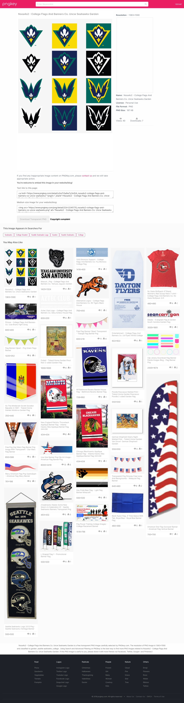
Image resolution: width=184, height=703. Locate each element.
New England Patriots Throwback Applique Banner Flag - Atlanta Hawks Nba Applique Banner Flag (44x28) (55, 425)
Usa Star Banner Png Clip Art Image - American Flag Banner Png (56, 458)
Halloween (86, 671)
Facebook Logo (62, 679)
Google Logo (61, 686)
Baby (108, 675)
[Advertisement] (48, 152)
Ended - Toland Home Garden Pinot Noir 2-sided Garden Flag (56, 361)
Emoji (145, 668)
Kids (107, 686)
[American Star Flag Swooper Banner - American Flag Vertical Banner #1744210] (163, 449)
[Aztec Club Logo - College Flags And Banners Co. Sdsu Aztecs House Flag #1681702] (56, 301)
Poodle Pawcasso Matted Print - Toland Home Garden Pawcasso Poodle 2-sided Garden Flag (125, 394)
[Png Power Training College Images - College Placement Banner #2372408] (92, 513)
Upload (178, 4)
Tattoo (145, 686)
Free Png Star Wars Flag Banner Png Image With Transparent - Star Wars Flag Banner (20, 449)
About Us (130, 696)
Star (126, 679)
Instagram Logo (62, 668)
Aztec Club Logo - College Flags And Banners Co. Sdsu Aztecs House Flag (56, 311)
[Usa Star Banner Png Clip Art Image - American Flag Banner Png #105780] (56, 447)
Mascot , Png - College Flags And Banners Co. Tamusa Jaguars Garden (56, 282)
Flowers (146, 671)
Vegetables (39, 675)
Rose (145, 675)
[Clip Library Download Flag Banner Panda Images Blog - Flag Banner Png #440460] (163, 344)
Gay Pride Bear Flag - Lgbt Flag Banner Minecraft (89, 491)
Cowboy (109, 682)
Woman (109, 679)
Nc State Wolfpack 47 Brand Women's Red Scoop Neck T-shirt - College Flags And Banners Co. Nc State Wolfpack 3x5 (162, 294)
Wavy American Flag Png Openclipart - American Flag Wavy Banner (20, 475)
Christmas (86, 668)
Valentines (86, 679)
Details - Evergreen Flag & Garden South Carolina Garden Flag (161, 321)
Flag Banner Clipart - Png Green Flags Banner (21, 349)
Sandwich (38, 671)
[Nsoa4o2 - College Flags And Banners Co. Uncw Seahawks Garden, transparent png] (65, 76)
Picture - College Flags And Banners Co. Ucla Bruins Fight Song (20, 323)
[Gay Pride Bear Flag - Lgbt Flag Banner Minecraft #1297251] (92, 477)
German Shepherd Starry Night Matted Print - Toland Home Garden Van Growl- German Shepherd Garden (127, 440)
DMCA (149, 696)
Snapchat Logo (62, 682)
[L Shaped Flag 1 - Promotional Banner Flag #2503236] (56, 536)
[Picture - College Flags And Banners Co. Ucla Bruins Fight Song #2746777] (21, 311)
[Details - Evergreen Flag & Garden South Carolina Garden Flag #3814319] (163, 313)
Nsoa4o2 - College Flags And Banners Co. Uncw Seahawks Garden (21, 290)
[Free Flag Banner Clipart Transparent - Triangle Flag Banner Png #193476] (92, 323)
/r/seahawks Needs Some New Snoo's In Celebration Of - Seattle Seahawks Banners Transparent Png (56, 507)
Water (145, 679)
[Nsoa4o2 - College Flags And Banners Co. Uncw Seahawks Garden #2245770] (21, 267)
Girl (107, 671)
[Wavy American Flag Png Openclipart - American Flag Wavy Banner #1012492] (21, 467)
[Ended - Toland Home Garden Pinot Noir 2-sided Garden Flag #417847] (56, 341)
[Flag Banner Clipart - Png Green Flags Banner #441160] (21, 341)
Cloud (127, 668)
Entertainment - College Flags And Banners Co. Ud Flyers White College (127, 334)
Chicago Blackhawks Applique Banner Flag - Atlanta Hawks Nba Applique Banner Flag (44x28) (90, 453)
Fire (126, 671)
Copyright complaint (60, 219)
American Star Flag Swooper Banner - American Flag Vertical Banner (162, 528)
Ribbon (146, 682)
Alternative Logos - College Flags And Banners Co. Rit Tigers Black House (90, 303)
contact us (87, 175)
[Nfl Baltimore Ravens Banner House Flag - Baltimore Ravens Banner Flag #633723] (92, 366)
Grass (127, 675)
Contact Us (140, 696)
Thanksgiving (87, 675)
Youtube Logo (62, 675)
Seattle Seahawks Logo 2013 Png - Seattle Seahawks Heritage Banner (20, 627)
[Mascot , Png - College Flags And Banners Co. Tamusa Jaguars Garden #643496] (56, 263)
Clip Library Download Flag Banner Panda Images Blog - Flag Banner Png (161, 360)
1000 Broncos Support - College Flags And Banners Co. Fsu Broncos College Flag (91, 261)
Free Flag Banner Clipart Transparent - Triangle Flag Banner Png (91, 332)
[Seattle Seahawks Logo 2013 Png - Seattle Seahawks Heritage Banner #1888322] (21, 555)
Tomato (37, 679)
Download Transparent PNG (33, 219)
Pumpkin (38, 682)
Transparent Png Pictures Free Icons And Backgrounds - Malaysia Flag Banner (127, 478)
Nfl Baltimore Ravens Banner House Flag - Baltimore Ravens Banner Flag (91, 390)
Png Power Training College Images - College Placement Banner (91, 525)
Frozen (108, 668)
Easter (84, 682)
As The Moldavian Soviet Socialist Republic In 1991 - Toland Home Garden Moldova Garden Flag (19, 408)
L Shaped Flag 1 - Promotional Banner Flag (53, 555)
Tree (127, 682)
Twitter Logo (61, 671)
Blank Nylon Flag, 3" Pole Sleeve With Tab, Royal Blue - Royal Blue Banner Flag (127, 518)
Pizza (36, 668)
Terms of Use (159, 696)
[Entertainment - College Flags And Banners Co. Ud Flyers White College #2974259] (127, 289)
